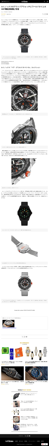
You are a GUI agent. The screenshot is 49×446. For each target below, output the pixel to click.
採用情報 (42, 441)
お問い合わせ (21, 441)
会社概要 (16, 441)
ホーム (2, 11)
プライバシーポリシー (32, 441)
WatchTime (10, 11)
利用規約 (25, 441)
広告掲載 (38, 441)
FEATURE (6, 11)
